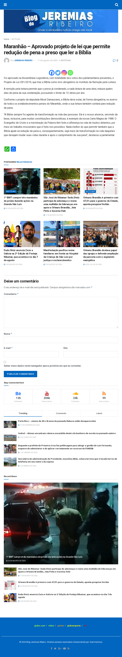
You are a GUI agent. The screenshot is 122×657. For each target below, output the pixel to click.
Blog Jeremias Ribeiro (36, 642)
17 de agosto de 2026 (54, 215)
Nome (8, 333)
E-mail (8, 347)
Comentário (11, 293)
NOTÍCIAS (16, 39)
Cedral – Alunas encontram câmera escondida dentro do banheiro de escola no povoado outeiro (67, 433)
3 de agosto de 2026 (13, 264)
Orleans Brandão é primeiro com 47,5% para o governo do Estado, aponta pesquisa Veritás (100, 201)
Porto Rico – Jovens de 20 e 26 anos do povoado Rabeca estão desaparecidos (57, 421)
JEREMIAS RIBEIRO (23, 60)
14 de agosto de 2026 (94, 208)
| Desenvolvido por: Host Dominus (87, 642)
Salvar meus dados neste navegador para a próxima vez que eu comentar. (42, 366)
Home (6, 39)
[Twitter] (58, 73)
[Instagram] (64, 73)
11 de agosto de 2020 (47, 60)
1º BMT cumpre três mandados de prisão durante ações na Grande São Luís (21, 201)
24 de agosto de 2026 (14, 208)
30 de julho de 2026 (93, 264)
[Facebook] (51, 73)
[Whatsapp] (70, 73)
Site (65, 348)
